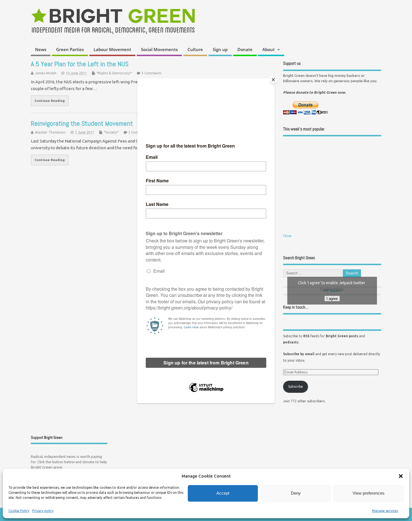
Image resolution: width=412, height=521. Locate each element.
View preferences (369, 493)
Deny (296, 493)
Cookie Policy (18, 511)
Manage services (385, 511)
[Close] (273, 79)
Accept (222, 493)
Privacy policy (43, 511)
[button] (401, 476)
